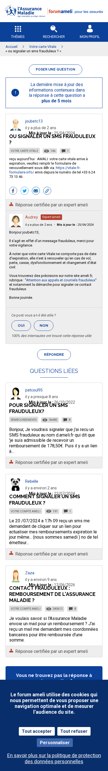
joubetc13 (34, 121)
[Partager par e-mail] (36, 191)
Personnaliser (55, 742)
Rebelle (31, 481)
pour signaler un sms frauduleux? (38, 408)
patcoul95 (34, 390)
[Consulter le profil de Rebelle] (15, 489)
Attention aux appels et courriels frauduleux (60, 280)
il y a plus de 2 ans (38, 225)
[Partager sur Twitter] (24, 191)
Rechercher (54, 37)
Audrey (31, 217)
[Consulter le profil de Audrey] (15, 225)
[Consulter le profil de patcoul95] (15, 398)
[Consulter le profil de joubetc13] (15, 129)
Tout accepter (37, 731)
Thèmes (18, 37)
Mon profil (90, 37)
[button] (54, 21)
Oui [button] (24, 325)
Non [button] (46, 327)
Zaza (29, 573)
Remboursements (24, 419)
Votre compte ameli (25, 511)
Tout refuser (74, 731)
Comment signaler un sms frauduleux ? (44, 499)
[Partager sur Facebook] (13, 191)
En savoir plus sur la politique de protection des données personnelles (54, 758)
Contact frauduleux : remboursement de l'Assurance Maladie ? (52, 594)
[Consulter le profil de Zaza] (15, 580)
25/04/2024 (75, 225)
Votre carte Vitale (24, 150)
